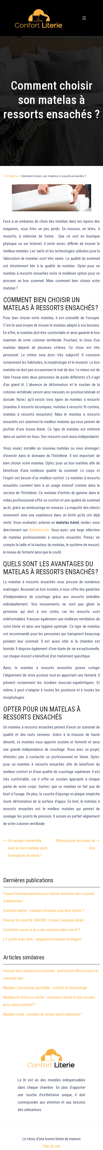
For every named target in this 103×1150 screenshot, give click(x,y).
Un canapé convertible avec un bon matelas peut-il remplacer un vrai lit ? (28, 848)
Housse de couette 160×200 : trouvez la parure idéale (43, 920)
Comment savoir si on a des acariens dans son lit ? (41, 929)
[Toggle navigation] (84, 18)
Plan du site (51, 1146)
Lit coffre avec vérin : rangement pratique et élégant (42, 939)
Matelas (14, 176)
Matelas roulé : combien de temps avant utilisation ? (42, 1014)
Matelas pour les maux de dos (75, 844)
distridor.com (39, 530)
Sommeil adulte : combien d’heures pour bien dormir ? (43, 910)
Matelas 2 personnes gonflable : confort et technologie (45, 987)
